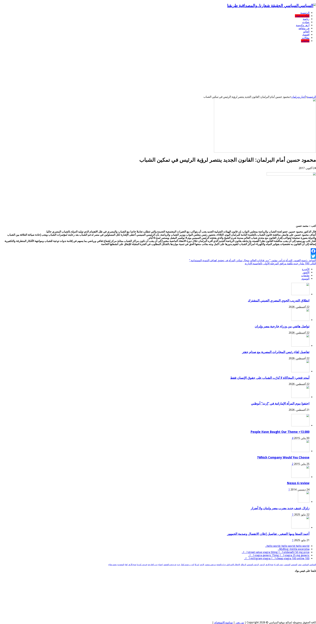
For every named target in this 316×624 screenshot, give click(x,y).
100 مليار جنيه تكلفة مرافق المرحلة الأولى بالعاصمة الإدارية (280, 263)
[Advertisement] (158, 68)
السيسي (294, 564)
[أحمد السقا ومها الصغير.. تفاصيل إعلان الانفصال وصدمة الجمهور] (300, 527)
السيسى (287, 564)
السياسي (312, 564)
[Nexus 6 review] (300, 476)
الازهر (202, 564)
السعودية (120, 564)
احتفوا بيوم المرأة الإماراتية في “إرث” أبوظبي (280, 403)
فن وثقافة (304, 28)
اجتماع (160, 564)
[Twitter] (158, 256)
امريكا (197, 564)
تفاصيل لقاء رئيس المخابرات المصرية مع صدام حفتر (275, 352)
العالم (306, 31)
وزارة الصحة (221, 564)
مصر (300, 564)
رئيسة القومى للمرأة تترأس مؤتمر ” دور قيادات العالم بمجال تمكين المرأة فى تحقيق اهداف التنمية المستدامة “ (252, 260)
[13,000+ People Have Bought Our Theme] (300, 425)
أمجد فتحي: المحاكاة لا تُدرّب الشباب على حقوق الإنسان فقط (269, 377)
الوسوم (305, 278)
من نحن (240, 622)
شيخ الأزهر (132, 564)
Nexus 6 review (298, 483)
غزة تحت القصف (169, 564)
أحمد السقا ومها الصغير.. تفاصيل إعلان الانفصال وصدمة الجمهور (268, 534)
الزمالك (243, 564)
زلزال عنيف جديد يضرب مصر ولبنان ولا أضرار (280, 508)
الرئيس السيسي (253, 564)
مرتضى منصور (210, 564)
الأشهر (306, 272)
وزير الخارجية (152, 564)
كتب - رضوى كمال (187, 564)
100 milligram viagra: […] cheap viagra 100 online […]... (276, 558)
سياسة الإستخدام (223, 622)
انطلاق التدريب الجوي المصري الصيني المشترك (278, 300)
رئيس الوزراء (278, 564)
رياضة (306, 19)
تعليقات (305, 275)
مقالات (305, 37)
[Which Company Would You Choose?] (300, 451)
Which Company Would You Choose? (283, 457)
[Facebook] (158, 251)
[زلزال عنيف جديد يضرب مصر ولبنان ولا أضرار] (303, 501)
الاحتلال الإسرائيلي (233, 564)
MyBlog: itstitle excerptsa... (293, 549)
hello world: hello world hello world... (287, 546)
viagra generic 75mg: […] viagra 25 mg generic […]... (278, 555)
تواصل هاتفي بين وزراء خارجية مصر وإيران (282, 326)
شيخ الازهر (269, 564)
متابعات (305, 40)
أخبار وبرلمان (302, 15)
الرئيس (262, 564)
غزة (178, 564)
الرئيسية (304, 12)
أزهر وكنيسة (302, 25)
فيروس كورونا (142, 564)
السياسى (305, 564)
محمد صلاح (112, 564)
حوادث (305, 22)
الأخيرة (305, 269)
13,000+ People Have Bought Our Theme (279, 432)
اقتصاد (305, 34)
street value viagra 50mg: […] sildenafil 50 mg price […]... (275, 552)
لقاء (126, 564)
